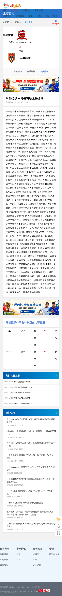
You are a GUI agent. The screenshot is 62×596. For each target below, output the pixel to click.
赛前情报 (18, 71)
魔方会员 (38, 10)
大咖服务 (4, 565)
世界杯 (14, 10)
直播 (17, 22)
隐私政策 (36, 587)
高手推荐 (31, 71)
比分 (35, 559)
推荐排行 (4, 554)
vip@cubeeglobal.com (19, 587)
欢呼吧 (6, 22)
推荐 (39, 16)
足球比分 (37, 565)
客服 (55, 16)
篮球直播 (20, 16)
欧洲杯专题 (54, 554)
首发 (18, 559)
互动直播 (4, 559)
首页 (5, 10)
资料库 (36, 554)
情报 (47, 16)
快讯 (30, 16)
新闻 (18, 554)
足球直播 (7, 16)
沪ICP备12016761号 (28, 591)
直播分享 (44, 71)
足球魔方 (26, 10)
